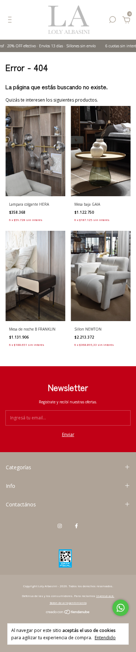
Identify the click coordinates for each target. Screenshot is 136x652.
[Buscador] (112, 21)
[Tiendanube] (68, 613)
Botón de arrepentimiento (68, 603)
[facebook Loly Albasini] (76, 525)
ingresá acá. (105, 596)
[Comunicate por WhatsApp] (120, 608)
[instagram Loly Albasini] (59, 525)
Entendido (105, 637)
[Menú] (11, 21)
